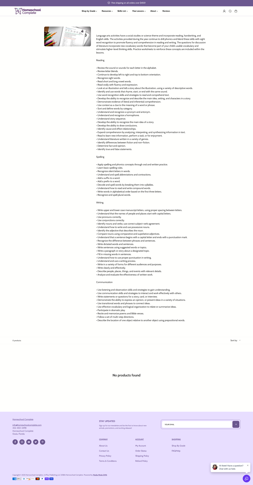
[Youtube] (28, 442)
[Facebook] (15, 442)
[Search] (230, 11)
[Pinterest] (42, 442)
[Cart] (236, 11)
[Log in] (224, 11)
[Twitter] (35, 442)
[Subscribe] (235, 424)
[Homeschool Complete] (30, 11)
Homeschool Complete (23, 419)
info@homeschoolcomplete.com (27, 425)
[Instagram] (22, 442)
